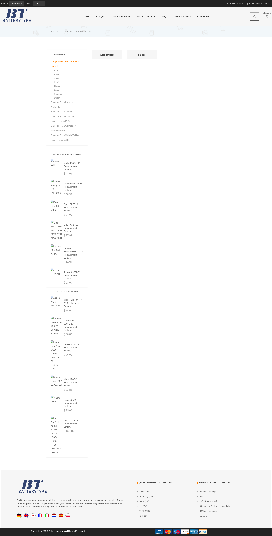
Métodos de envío (260, 3)
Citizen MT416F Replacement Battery (72, 347)
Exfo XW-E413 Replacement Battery (71, 228)
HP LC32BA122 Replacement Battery (71, 423)
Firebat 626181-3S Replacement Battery (73, 186)
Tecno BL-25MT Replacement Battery (72, 275)
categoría (101, 16)
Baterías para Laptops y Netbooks (63, 104)
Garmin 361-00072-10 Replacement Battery (70, 325)
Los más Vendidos (146, 16)
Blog (164, 16)
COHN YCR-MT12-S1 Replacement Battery (73, 303)
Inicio (87, 16)
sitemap (204, 516)
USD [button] (38, 3)
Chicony (58, 86)
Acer (56, 70)
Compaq (58, 94)
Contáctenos (203, 16)
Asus (56, 78)
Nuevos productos (122, 16)
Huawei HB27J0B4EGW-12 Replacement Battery (73, 253)
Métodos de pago (241, 3)
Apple (56, 74)
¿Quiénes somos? (181, 16)
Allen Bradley (107, 54)
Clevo (56, 90)
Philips (141, 54)
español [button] (16, 3)
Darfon (57, 98)
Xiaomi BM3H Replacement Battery (70, 403)
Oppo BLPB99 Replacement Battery (71, 207)
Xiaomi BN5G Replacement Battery (70, 382)
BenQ (56, 82)
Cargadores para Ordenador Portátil (65, 63)
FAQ (228, 3)
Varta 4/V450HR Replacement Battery (72, 166)
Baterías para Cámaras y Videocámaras (63, 128)
